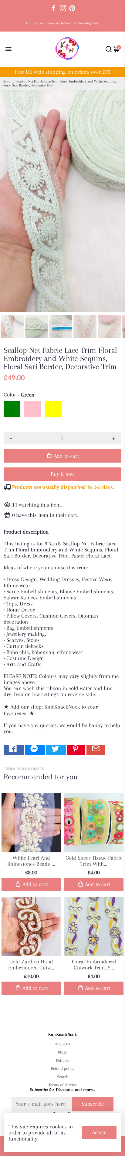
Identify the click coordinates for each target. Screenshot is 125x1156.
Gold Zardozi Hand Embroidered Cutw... (31, 965)
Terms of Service (62, 1085)
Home (6, 81)
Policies (62, 1060)
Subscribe (93, 1104)
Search (62, 1076)
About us (62, 1044)
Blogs (62, 1052)
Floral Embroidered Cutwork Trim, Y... (94, 965)
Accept (99, 1132)
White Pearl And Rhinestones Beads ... (31, 861)
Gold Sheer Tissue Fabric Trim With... (94, 861)
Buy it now (62, 474)
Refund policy (62, 1068)
